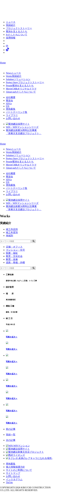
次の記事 (10, 440)
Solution (18, 79)
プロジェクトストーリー (19, 28)
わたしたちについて (16, 34)
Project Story (25, 82)
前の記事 (10, 429)
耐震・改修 (12, 259)
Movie (21, 88)
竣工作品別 (12, 229)
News (13, 73)
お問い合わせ (13, 118)
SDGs (9, 103)
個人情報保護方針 (15, 467)
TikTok (9, 482)
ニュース (10, 22)
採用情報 (10, 37)
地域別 (9, 235)
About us (21, 92)
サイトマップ (13, 473)
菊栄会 (9, 100)
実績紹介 (10, 25)
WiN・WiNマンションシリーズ (22, 127)
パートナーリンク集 (16, 112)
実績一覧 (10, 434)
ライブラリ (12, 115)
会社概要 (10, 97)
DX (7, 106)
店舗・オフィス (14, 247)
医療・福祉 (12, 253)
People (20, 85)
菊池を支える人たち (16, 31)
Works (13, 76)
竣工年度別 (12, 232)
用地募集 (10, 109)
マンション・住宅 (15, 250)
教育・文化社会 (14, 256)
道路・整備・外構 (15, 262)
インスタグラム (14, 479)
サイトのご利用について (19, 470)
